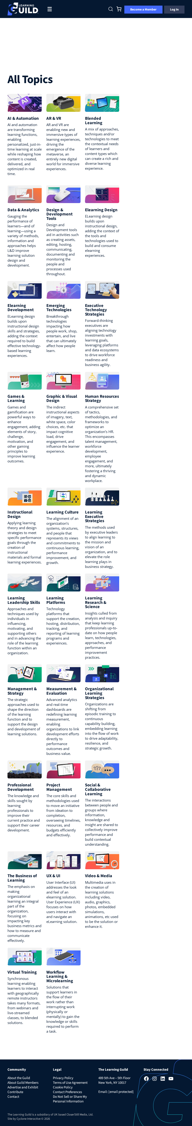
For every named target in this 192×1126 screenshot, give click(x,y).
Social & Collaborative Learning (98, 789)
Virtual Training (22, 972)
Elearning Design (101, 210)
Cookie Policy (63, 1087)
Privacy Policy (63, 1078)
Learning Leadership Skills (23, 600)
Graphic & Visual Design (61, 398)
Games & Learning (16, 398)
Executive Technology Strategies (96, 310)
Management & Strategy (22, 691)
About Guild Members (22, 1082)
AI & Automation (23, 118)
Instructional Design (19, 514)
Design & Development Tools (59, 214)
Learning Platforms (55, 600)
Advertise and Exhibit (22, 1087)
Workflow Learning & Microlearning (59, 976)
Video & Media (98, 876)
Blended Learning (93, 120)
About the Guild (18, 1078)
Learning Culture (62, 512)
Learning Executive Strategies (94, 516)
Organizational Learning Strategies (99, 693)
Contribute (15, 1092)
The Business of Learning (22, 878)
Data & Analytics (23, 210)
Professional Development (20, 787)
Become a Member (143, 9)
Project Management (59, 787)
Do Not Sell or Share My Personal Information (70, 1099)
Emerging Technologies (58, 308)
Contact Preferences (67, 1092)
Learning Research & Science (95, 602)
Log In (174, 9)
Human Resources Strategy (102, 398)
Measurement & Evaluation (61, 691)
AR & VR (53, 118)
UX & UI (53, 876)
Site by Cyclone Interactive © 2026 (28, 1119)
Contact (13, 1096)
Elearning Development (20, 308)
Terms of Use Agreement (70, 1082)
